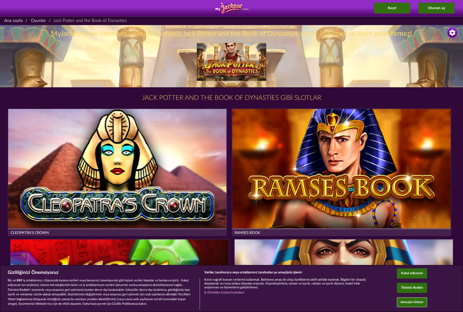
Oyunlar (38, 21)
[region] (231, 288)
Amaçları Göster (412, 302)
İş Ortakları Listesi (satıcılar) (224, 292)
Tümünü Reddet (412, 287)
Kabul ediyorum (412, 273)
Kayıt (392, 8)
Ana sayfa (13, 21)
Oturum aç (436, 8)
